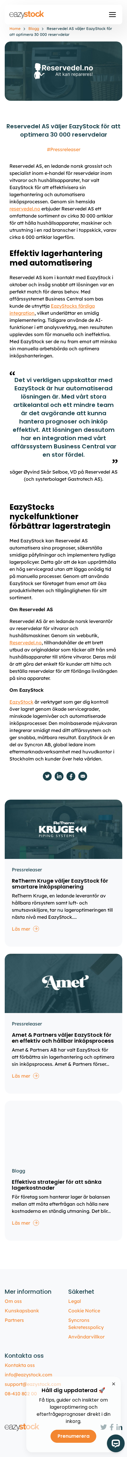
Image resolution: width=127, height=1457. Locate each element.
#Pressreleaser (63, 149)
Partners (14, 1320)
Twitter (47, 776)
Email (82, 776)
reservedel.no (24, 209)
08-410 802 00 (21, 1394)
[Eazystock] (27, 14)
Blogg (33, 28)
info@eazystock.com (28, 1375)
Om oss (13, 1301)
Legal (74, 1301)
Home (15, 28)
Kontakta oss (20, 1365)
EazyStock (21, 702)
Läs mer (21, 929)
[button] (113, 14)
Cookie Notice (84, 1311)
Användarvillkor (86, 1337)
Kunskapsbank (22, 1311)
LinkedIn (59, 776)
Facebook (70, 776)
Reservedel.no (25, 643)
